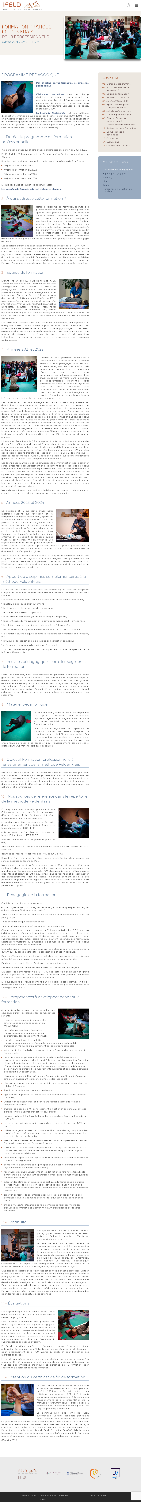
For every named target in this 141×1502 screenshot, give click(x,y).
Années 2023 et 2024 (118, 101)
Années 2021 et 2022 (117, 97)
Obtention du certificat (118, 145)
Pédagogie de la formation (121, 128)
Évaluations (112, 142)
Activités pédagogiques (119, 111)
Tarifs (106, 185)
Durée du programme (118, 84)
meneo (104, 1495)
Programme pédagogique (119, 169)
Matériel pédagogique (118, 114)
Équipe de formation (117, 94)
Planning (108, 177)
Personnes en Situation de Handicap (117, 190)
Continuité (112, 138)
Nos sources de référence (120, 124)
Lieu (105, 181)
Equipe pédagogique (114, 173)
